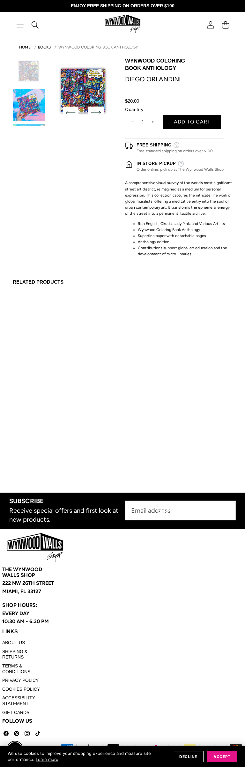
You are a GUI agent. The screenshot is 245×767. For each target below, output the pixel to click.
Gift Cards (15, 712)
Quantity (134, 109)
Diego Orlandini (153, 79)
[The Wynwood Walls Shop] (122, 25)
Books (44, 47)
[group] (29, 71)
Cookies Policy (21, 689)
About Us (13, 642)
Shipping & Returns (14, 654)
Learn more (47, 759)
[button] (225, 25)
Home (25, 47)
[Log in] (210, 25)
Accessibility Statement (18, 700)
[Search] (35, 25)
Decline (188, 756)
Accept (222, 756)
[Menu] (20, 25)
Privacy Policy (20, 680)
